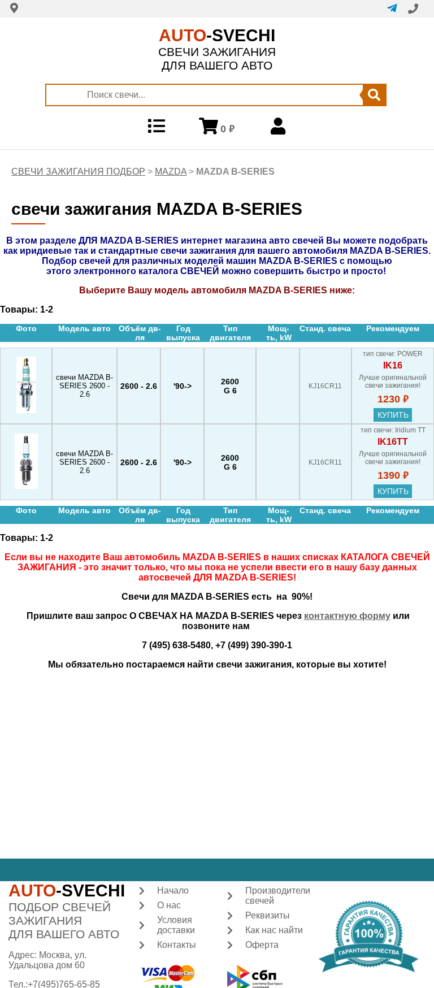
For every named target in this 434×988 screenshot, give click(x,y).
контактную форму (347, 616)
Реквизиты (267, 915)
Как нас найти (274, 930)
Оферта (262, 945)
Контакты (176, 945)
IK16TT (392, 442)
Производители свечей (277, 895)
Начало (173, 890)
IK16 (392, 365)
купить (393, 414)
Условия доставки (176, 925)
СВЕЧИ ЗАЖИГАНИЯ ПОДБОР (78, 171)
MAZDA (170, 171)
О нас (169, 905)
